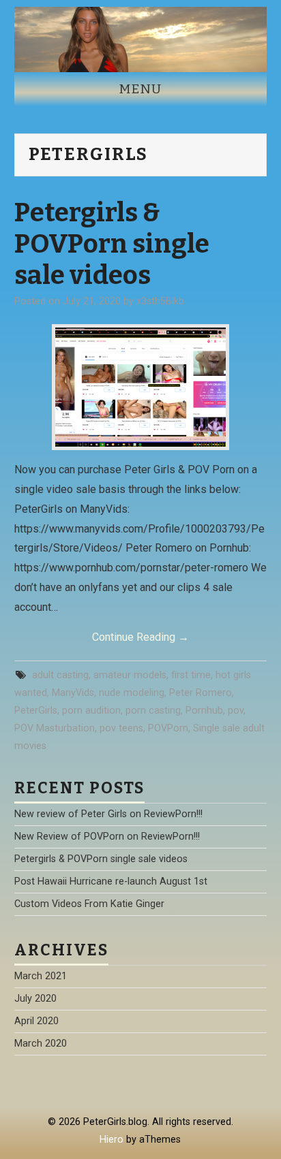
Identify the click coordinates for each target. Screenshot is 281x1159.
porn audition (91, 710)
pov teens (121, 728)
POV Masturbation (54, 728)
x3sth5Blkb (160, 301)
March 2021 (40, 976)
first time (191, 675)
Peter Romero (200, 693)
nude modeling (131, 693)
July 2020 (35, 998)
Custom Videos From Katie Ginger (89, 904)
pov (235, 710)
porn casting (153, 710)
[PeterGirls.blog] (140, 38)
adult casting (60, 675)
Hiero (111, 1139)
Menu (140, 89)
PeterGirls (35, 710)
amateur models (129, 675)
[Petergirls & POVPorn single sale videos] (140, 387)
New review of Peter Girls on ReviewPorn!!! (108, 814)
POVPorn (168, 728)
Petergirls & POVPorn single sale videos (111, 244)
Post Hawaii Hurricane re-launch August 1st (110, 881)
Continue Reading (140, 637)
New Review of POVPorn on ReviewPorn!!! (107, 836)
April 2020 (36, 1021)
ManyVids (73, 693)
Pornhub (204, 710)
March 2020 (40, 1043)
